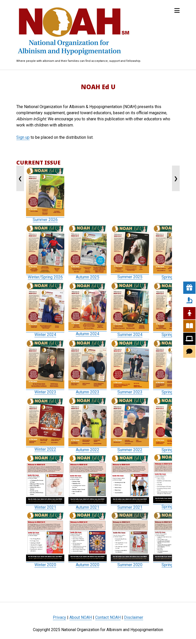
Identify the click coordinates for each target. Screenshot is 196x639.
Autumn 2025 (87, 277)
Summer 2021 (129, 507)
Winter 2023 (45, 392)
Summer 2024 (129, 334)
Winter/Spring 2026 (45, 277)
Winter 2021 (45, 507)
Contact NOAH (108, 617)
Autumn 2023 (87, 392)
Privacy (59, 617)
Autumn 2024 (87, 333)
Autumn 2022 (87, 449)
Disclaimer (133, 617)
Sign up (23, 137)
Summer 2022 (129, 449)
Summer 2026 (45, 219)
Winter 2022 (45, 449)
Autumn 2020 (87, 564)
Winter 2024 (45, 334)
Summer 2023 (129, 392)
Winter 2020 (45, 564)
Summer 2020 (129, 564)
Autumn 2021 (87, 507)
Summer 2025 (129, 276)
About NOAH (80, 617)
